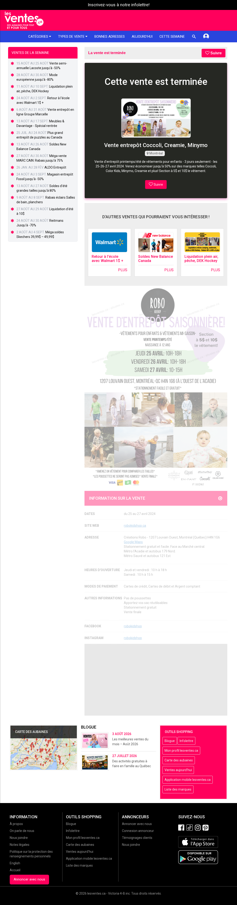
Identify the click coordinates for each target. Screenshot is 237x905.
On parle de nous (22, 831)
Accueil (15, 870)
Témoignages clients (137, 838)
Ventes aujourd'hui (178, 770)
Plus (122, 270)
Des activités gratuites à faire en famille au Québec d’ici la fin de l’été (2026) (131, 766)
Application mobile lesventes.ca (188, 780)
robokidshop (133, 626)
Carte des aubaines (179, 760)
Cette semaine (172, 36)
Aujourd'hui (142, 36)
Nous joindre (19, 838)
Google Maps (133, 542)
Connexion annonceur (138, 831)
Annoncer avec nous (29, 879)
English (15, 863)
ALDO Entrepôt (55, 167)
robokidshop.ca (135, 525)
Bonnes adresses (109, 36)
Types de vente (71, 36)
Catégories (38, 36)
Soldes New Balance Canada (155, 258)
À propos (16, 824)
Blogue (170, 741)
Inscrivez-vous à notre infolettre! (119, 4)
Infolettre (186, 741)
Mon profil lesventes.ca (181, 750)
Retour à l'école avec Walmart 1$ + (107, 258)
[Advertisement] (156, 679)
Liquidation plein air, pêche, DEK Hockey (201, 258)
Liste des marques (178, 789)
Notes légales (19, 845)
